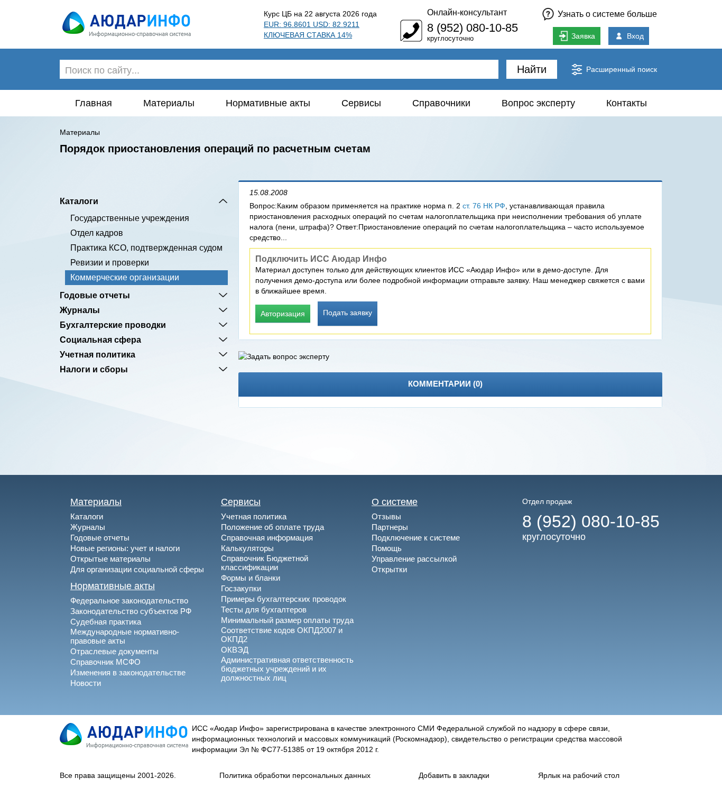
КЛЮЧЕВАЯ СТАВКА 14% (308, 35)
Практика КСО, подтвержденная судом (146, 247)
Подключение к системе (416, 537)
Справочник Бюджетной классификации (264, 563)
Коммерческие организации (124, 277)
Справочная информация (267, 537)
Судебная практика (105, 621)
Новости (85, 683)
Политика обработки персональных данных (295, 775)
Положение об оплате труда (272, 527)
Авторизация (283, 313)
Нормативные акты (268, 103)
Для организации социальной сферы (137, 569)
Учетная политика (97, 354)
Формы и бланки (250, 577)
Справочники (441, 103)
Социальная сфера (100, 339)
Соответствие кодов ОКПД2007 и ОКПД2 (282, 635)
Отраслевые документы (114, 651)
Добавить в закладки (454, 775)
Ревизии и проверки (109, 262)
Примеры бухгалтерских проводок (283, 598)
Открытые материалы (110, 558)
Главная (93, 103)
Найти (532, 69)
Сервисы (361, 103)
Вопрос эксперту (538, 103)
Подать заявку (347, 312)
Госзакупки (241, 588)
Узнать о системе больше (607, 14)
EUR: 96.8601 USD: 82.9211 (311, 24)
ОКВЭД (234, 649)
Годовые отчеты (95, 295)
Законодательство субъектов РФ (130, 611)
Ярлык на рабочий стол (578, 775)
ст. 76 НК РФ (483, 205)
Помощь (387, 548)
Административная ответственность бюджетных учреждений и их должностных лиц (287, 668)
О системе (395, 502)
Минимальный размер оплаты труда (287, 620)
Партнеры (390, 527)
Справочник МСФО (105, 661)
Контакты (626, 103)
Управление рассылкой (414, 558)
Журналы (80, 310)
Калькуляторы (247, 548)
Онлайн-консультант (467, 12)
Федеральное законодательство (129, 600)
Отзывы (386, 516)
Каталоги (79, 201)
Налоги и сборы (94, 369)
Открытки (389, 569)
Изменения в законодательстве (128, 672)
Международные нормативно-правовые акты (124, 636)
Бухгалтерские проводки (113, 324)
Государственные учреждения (129, 218)
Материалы (169, 103)
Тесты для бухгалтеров (264, 609)
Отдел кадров (96, 232)
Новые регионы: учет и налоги (125, 548)
